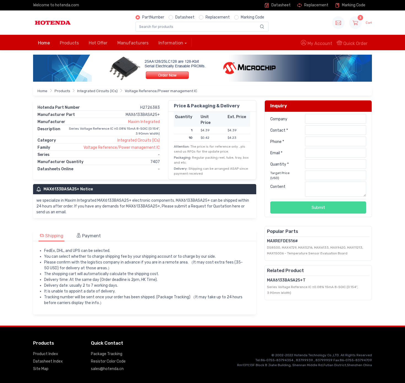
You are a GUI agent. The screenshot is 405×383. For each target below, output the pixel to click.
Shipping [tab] (53, 235)
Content (277, 186)
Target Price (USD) (280, 175)
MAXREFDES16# (282, 241)
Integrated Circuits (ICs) (97, 91)
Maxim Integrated (144, 121)
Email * (276, 153)
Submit (318, 207)
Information (170, 43)
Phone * (277, 141)
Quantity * (279, 164)
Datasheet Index (48, 361)
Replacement (315, 5)
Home (44, 43)
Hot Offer (98, 43)
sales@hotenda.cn (107, 368)
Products (69, 43)
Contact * (279, 130)
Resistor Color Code (108, 361)
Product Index (45, 354)
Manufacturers (132, 43)
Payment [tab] (91, 235)
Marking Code (353, 5)
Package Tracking (106, 354)
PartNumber (153, 17)
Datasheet (281, 5)
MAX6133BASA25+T (286, 280)
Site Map (40, 368)
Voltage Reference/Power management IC (161, 91)
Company (278, 119)
